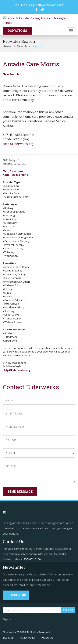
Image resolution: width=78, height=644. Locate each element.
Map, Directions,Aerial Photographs (15, 173)
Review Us (47, 637)
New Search (11, 74)
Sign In (7, 619)
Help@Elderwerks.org (18, 144)
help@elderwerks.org (50, 5)
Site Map (8, 637)
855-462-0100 (23, 5)
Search (22, 46)
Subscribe (17, 595)
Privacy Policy (27, 637)
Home (7, 46)
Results (38, 46)
